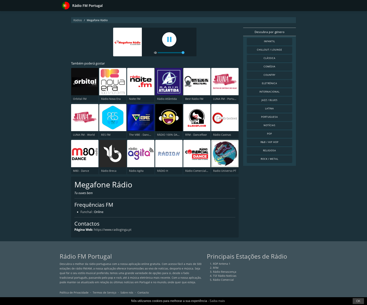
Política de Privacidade (74, 292)
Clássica (270, 58)
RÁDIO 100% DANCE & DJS (173, 134)
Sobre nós (126, 292)
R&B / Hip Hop (269, 142)
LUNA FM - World (84, 134)
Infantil (269, 41)
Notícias (269, 125)
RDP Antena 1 (221, 263)
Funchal (86, 212)
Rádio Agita (136, 171)
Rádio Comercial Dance (200, 171)
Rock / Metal (269, 159)
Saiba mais (217, 301)
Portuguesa (269, 117)
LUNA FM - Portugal (225, 99)
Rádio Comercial (223, 280)
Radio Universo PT (224, 171)
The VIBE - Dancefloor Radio (146, 134)
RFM (215, 267)
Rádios (77, 20)
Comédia (269, 66)
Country (270, 75)
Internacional (269, 91)
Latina (269, 108)
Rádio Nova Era (111, 99)
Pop (269, 133)
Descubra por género (269, 32)
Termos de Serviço (104, 292)
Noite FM (134, 99)
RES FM (105, 134)
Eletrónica (269, 83)
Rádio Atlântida (167, 99)
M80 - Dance (81, 171)
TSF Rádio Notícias (224, 276)
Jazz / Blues (269, 100)
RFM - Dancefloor (196, 134)
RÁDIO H (162, 171)
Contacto (143, 292)
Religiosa (269, 150)
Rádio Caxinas (222, 134)
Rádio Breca (108, 171)
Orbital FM (80, 99)
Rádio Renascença (224, 272)
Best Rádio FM (194, 99)
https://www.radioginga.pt (113, 230)
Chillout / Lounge (269, 49)
